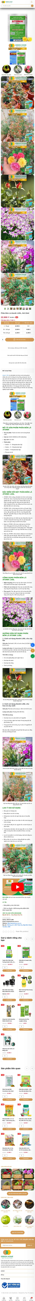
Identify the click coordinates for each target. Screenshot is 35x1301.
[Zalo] (33, 645)
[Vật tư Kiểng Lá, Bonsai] (6, 1185)
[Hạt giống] (5, 1219)
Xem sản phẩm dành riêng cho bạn (17, 1193)
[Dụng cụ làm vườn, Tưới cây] (5, 1204)
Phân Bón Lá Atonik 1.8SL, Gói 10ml (25, 961)
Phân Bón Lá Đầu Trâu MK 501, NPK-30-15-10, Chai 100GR (25, 1120)
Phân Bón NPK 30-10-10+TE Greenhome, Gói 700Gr (24, 1149)
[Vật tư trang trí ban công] (29, 1219)
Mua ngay (10, 970)
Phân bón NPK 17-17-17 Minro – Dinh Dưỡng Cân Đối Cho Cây (8, 1120)
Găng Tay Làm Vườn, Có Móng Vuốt (8, 1049)
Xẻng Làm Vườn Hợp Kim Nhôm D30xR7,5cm (8, 1020)
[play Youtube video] (17, 887)
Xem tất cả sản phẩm (17, 1232)
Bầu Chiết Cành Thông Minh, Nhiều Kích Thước (8, 990)
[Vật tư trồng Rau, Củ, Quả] (17, 1185)
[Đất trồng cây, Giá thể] (17, 1204)
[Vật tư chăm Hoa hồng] (6, 1174)
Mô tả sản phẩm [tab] (7, 370)
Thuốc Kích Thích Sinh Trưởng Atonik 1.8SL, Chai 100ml (8, 961)
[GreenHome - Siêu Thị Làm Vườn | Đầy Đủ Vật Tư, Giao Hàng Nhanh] (7, 2)
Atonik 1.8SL (6, 375)
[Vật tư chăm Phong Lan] (28, 1174)
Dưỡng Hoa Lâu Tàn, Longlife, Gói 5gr (24, 1020)
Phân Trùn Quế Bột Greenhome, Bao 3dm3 (8, 1090)
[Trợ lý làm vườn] (33, 651)
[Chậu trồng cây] (17, 1219)
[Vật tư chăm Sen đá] (17, 1174)
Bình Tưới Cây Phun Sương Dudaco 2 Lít (25, 990)
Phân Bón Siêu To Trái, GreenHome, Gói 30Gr (7, 1149)
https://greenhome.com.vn (14, 923)
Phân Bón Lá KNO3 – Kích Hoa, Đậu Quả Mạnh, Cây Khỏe (25, 1090)
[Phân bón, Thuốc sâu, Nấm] (29, 1204)
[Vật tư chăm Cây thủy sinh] (28, 1185)
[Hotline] (33, 656)
